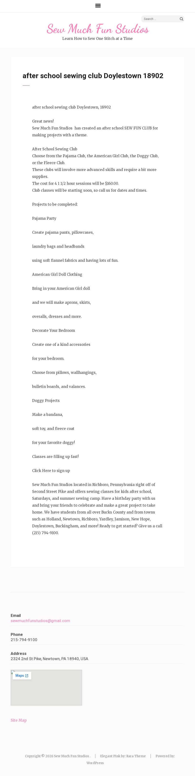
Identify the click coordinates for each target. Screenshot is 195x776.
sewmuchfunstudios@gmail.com (40, 620)
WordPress (95, 763)
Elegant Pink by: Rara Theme (123, 756)
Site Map (19, 720)
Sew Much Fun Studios (98, 28)
